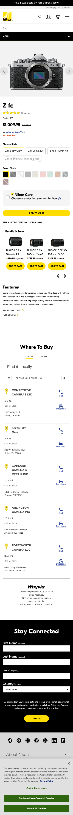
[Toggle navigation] (67, 16)
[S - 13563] (35, 174)
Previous (58, 275)
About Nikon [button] (17, 754)
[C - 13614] (6, 182)
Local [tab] (29, 356)
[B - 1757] (13, 174)
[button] (5, 3)
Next (65, 275)
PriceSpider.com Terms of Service (36, 604)
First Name (14, 643)
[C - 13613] (65, 174)
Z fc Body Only (13, 150)
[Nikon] (8, 16)
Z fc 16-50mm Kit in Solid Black (22, 158)
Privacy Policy (46, 781)
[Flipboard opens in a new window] (63, 740)
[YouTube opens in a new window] (18, 740)
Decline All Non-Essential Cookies (36, 798)
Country (12, 684)
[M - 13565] (50, 174)
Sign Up (40, 718)
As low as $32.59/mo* (16, 132)
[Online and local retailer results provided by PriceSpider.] (36, 585)
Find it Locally (19, 366)
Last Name (14, 656)
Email (10, 670)
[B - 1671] (6, 174)
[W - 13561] (21, 174)
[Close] (69, 763)
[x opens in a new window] (45, 740)
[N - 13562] (28, 174)
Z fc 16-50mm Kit (59, 150)
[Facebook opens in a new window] (36, 740)
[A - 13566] (58, 174)
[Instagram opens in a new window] (27, 740)
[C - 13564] (43, 174)
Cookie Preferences (36, 788)
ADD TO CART (36, 213)
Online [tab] (43, 356)
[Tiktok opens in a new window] (10, 740)
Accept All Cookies (36, 808)
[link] (61, 407)
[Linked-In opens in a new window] (54, 740)
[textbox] (36, 378)
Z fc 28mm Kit (35, 150)
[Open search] (39, 16)
